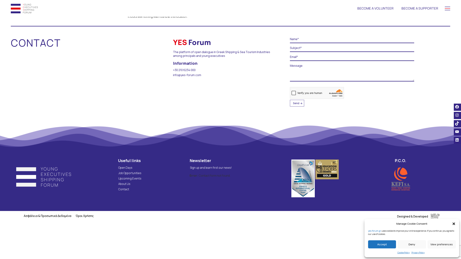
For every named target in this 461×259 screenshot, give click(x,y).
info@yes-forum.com (187, 75)
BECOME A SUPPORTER (419, 8)
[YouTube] (457, 131)
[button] (454, 224)
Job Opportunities (129, 173)
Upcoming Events (129, 178)
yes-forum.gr (374, 230)
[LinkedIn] (457, 140)
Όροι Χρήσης (85, 216)
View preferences (441, 244)
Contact (123, 189)
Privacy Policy (418, 252)
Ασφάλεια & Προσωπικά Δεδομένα (47, 216)
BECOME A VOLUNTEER (375, 8)
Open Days (125, 168)
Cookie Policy (403, 252)
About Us (124, 184)
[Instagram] (457, 115)
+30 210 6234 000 (184, 70)
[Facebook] (457, 107)
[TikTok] (457, 123)
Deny (412, 244)
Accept (382, 244)
